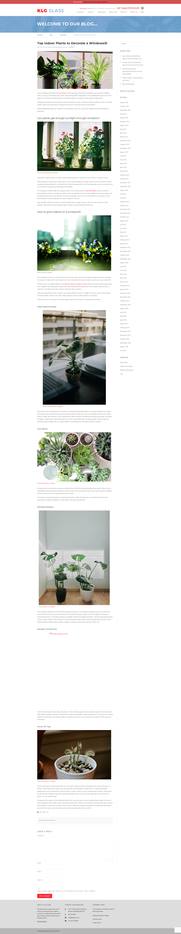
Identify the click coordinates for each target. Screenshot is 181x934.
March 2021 (124, 236)
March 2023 (124, 171)
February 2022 (124, 202)
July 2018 (123, 350)
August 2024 (124, 125)
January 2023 (124, 179)
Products (80, 12)
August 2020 (124, 263)
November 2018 (125, 335)
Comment (41, 836)
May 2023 (123, 163)
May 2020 (123, 274)
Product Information (126, 370)
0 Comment (71, 47)
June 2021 (123, 228)
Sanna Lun (46, 607)
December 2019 (125, 293)
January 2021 (124, 244)
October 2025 (124, 106)
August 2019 (124, 308)
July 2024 (123, 129)
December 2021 (125, 209)
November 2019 (125, 297)
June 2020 (123, 270)
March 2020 (124, 282)
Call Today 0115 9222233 (128, 8)
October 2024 (124, 121)
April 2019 (123, 320)
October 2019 (124, 301)
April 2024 (123, 133)
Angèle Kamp (45, 483)
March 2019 (124, 324)
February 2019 (124, 327)
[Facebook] (142, 8)
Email (39, 871)
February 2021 (124, 240)
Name (39, 863)
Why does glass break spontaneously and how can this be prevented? (132, 71)
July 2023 (123, 156)
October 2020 (124, 255)
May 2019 (123, 316)
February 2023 (124, 175)
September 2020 (125, 259)
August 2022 (124, 190)
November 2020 (125, 251)
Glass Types (101, 12)
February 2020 (124, 285)
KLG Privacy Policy (42, 921)
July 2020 (123, 266)
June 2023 (123, 160)
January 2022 (124, 205)
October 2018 (124, 339)
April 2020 (123, 278)
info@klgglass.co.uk (73, 917)
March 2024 (124, 137)
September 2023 (125, 148)
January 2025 (124, 118)
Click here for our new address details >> (95, 2)
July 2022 (123, 194)
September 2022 (125, 186)
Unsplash (55, 173)
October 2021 (124, 217)
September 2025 (125, 110)
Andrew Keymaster (46, 173)
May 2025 (123, 114)
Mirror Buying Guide (128, 84)
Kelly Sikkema (45, 781)
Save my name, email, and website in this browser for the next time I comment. (66, 891)
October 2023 (124, 144)
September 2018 (125, 343)
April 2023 (123, 167)
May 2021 (123, 232)
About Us (123, 12)
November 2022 (125, 183)
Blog (142, 12)
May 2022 (123, 198)
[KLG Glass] (50, 10)
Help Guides (42, 812)
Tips (47, 812)
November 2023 (125, 140)
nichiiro (43, 272)
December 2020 (125, 247)
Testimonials (113, 12)
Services (90, 12)
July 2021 (123, 224)
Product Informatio (126, 366)
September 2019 (125, 305)
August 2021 (124, 221)
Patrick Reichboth (51, 406)
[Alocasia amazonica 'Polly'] (75, 670)
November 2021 (125, 213)
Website (40, 880)
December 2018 (125, 331)
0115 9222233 (72, 914)
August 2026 (124, 102)
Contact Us (133, 12)
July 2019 (123, 312)
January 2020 (124, 289)
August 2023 (124, 152)
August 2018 (124, 347)
